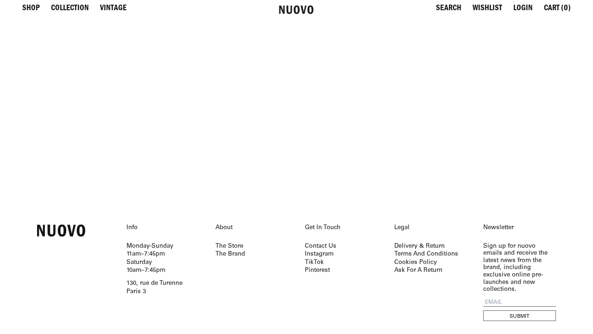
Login (523, 9)
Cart (557, 9)
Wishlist (487, 9)
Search (448, 9)
